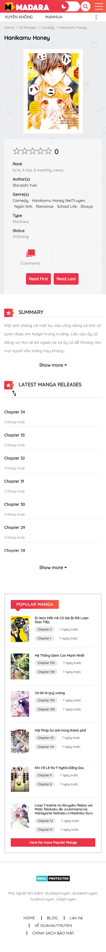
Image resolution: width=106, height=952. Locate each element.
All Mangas (27, 27)
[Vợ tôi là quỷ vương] (20, 703)
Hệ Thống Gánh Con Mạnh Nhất (59, 655)
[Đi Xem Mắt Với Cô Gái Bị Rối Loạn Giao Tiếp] (20, 628)
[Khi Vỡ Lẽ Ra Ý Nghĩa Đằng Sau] (20, 778)
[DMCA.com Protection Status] (53, 877)
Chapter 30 (14, 504)
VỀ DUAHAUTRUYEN (53, 925)
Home (9, 27)
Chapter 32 (14, 458)
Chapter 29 (14, 527)
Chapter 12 (45, 821)
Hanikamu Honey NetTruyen (58, 200)
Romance (44, 206)
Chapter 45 (46, 738)
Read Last (66, 278)
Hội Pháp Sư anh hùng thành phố (60, 730)
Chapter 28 (14, 550)
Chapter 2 (45, 629)
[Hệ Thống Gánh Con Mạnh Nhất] (20, 666)
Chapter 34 (14, 411)
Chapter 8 (45, 784)
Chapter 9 (45, 775)
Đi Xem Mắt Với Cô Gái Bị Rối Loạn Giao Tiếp (61, 620)
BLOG (52, 917)
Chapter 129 (46, 672)
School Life (67, 206)
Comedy (47, 27)
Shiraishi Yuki (25, 185)
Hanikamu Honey (73, 27)
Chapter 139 (46, 700)
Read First (38, 278)
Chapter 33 (14, 435)
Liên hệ (76, 917)
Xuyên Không (19, 16)
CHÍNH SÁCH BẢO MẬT (53, 933)
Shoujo (87, 206)
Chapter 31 (14, 481)
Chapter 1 (44, 638)
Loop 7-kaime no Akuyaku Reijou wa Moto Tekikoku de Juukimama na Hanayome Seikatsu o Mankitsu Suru (64, 809)
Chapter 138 (46, 709)
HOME (29, 917)
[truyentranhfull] (26, 5)
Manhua (53, 16)
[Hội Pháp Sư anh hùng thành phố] (20, 740)
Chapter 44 (46, 747)
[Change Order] (14, 393)
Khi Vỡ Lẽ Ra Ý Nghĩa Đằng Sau (59, 768)
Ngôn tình (23, 206)
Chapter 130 (46, 663)
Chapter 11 (45, 829)
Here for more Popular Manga (53, 842)
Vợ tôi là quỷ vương (50, 693)
